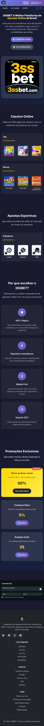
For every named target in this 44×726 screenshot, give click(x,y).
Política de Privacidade (22, 699)
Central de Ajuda (22, 671)
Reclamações (22, 710)
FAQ (22, 681)
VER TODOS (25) (8, 240)
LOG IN (26, 3)
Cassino (22, 650)
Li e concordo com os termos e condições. (13, 597)
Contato (22, 675)
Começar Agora (23, 39)
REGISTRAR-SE (36, 3)
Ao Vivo (22, 653)
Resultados (22, 660)
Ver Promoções (23, 47)
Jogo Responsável (22, 703)
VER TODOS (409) (8, 140)
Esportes (22, 646)
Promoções (22, 657)
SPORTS (25, 8)
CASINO (5, 8)
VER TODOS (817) (8, 171)
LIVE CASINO (15, 8)
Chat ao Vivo (22, 678)
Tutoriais (22, 685)
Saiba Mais (22, 523)
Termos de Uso (22, 696)
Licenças (22, 706)
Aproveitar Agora (22, 491)
